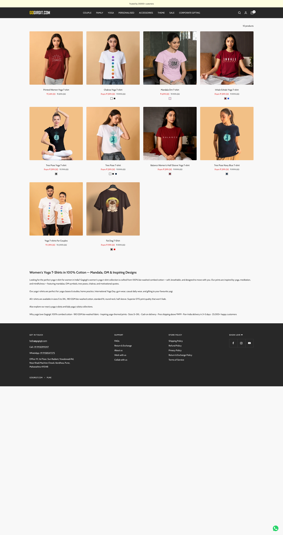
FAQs (116, 341)
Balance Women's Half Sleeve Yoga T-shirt (170, 165)
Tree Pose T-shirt (113, 165)
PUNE (49, 377)
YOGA (111, 12)
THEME (161, 12)
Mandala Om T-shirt (170, 89)
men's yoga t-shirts (53, 306)
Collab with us (120, 359)
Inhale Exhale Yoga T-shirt (227, 89)
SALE (171, 12)
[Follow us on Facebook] (233, 343)
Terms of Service (176, 359)
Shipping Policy (176, 341)
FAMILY (99, 12)
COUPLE (87, 12)
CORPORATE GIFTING (189, 12)
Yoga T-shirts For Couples (56, 240)
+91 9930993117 (41, 347)
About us (118, 350)
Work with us (120, 355)
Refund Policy (175, 345)
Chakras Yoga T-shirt (113, 89)
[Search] (239, 12)
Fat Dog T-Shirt (113, 240)
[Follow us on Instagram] (241, 343)
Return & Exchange (123, 345)
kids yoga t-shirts (74, 306)
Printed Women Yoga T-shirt (56, 89)
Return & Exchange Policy (180, 355)
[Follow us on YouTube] (249, 343)
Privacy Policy (175, 350)
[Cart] (252, 12)
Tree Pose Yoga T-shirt (56, 165)
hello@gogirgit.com (38, 341)
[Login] (245, 12)
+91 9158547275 (47, 353)
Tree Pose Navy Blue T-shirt (227, 165)
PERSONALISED (126, 12)
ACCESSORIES (146, 12)
